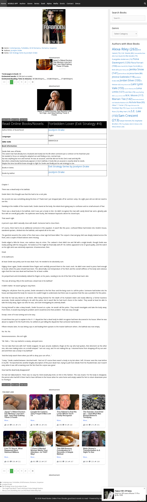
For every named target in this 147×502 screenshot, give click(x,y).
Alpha (49, 3)
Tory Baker (127, 124)
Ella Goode (131, 56)
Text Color (6, 120)
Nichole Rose (137, 102)
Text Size (23, 120)
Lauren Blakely (130, 88)
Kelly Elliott (125, 84)
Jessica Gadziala (123, 76)
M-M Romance (35, 48)
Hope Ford (134, 66)
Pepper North (131, 108)
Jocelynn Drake (16, 50)
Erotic (62, 3)
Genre (29, 3)
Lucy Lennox (120, 96)
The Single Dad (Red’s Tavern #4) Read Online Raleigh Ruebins (22, 488)
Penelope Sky (118, 108)
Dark (43, 3)
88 (32, 82)
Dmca (77, 3)
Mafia (55, 3)
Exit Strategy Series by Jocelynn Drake (23, 53)
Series (36, 3)
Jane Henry (124, 70)
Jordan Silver (130, 80)
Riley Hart (125, 111)
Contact (70, 3)
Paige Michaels (133, 105)
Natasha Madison (121, 103)
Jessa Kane (136, 73)
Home (3, 3)
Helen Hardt (122, 66)
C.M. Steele (127, 53)
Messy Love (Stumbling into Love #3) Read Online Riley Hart (21, 490)
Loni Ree (130, 92)
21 (25, 82)
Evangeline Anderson (122, 59)
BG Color (15, 120)
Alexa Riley (125, 49)
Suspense (53, 48)
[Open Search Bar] (145, 3)
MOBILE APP (13, 3)
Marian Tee (122, 99)
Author (22, 3)
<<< (4, 82)
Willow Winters (118, 127)
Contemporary (14, 48)
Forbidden (25, 48)
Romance (45, 48)
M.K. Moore (134, 95)
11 (21, 82)
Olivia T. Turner (119, 105)
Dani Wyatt (120, 56)
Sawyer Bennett (126, 121)
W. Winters (137, 124)
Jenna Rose (124, 74)
